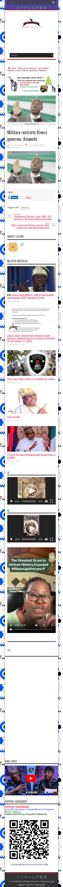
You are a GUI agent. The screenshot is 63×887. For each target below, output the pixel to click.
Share (14, 197)
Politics (41, 145)
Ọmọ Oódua (40, 885)
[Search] (53, 2)
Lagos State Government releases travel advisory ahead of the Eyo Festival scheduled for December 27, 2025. (31, 338)
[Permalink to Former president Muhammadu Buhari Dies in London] (31, 451)
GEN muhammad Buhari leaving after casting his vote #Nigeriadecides (30, 225)
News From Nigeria (27, 68)
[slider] (29, 501)
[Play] (11, 501)
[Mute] (46, 501)
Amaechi (25, 208)
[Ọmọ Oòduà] (31, 25)
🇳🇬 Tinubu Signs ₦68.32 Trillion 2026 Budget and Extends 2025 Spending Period (30, 296)
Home (13, 68)
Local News (43, 68)
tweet (10, 192)
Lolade (20, 145)
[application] (31, 491)
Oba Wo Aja (13, 416)
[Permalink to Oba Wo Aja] (31, 413)
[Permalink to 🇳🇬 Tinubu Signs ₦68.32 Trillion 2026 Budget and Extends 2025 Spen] (31, 291)
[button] (31, 490)
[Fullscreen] (51, 501)
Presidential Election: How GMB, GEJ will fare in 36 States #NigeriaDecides (33, 216)
